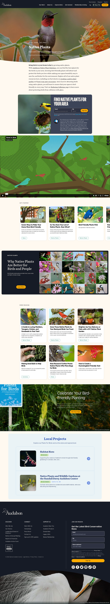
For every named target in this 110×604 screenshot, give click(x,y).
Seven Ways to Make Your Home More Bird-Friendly (33, 223)
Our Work (42, 5)
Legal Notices (26, 557)
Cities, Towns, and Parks (38, 42)
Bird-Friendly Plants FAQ (90, 223)
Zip (73, 109)
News (24, 238)
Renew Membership (48, 537)
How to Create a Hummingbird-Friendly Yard (90, 361)
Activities (25, 377)
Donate (105, 5)
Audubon (6, 4)
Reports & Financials (11, 538)
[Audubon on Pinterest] (94, 567)
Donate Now (46, 531)
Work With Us (28, 526)
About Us (49, 5)
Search (90, 5)
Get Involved (68, 5)
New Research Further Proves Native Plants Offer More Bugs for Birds (61, 361)
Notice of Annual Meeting (12, 536)
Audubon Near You (48, 526)
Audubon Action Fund (11, 541)
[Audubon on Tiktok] (90, 567)
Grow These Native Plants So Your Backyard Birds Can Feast (61, 325)
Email (56, 109)
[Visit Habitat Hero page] (55, 459)
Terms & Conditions (80, 557)
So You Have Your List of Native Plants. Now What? (61, 223)
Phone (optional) (77, 544)
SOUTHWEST (45, 481)
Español (106, 2)
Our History (8, 529)
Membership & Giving (81, 5)
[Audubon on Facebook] (77, 567)
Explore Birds (59, 5)
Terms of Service (75, 551)
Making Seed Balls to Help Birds (33, 361)
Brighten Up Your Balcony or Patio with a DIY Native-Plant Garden (90, 325)
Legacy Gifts (46, 534)
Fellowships (27, 529)
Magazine (100, 2)
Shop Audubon (92, 2)
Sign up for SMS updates (31, 537)
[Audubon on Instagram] (73, 567)
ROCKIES (44, 455)
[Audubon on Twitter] (81, 567)
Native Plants (55, 238)
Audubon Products (48, 529)
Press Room (27, 531)
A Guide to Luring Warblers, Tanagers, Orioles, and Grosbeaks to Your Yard (33, 325)
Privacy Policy (78, 114)
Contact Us (27, 534)
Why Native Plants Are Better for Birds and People (55, 272)
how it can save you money (46, 81)
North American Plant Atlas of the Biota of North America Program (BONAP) (74, 129)
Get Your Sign (75, 412)
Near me (97, 5)
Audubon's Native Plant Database (44, 68)
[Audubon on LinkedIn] (86, 567)
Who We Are (9, 526)
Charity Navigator (9, 548)
